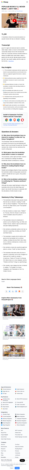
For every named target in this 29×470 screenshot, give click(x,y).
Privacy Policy (10, 465)
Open (22, 460)
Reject (11, 468)
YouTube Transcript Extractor (10, 125)
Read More (11, 61)
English (3, 281)
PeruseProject (19, 11)
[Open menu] (27, 2)
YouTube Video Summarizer (13, 123)
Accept (17, 468)
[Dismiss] (27, 460)
